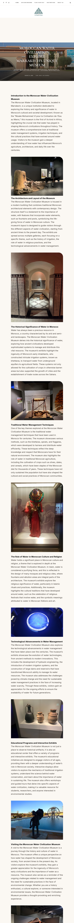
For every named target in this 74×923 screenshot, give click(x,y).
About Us (60, 2)
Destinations (51, 2)
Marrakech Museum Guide (39, 69)
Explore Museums (26, 2)
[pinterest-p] (6, 2)
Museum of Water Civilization (30, 70)
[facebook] (3, 2)
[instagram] (9, 2)
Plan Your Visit (39, 2)
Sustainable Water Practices (50, 70)
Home (17, 2)
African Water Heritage (22, 69)
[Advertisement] (37, 29)
